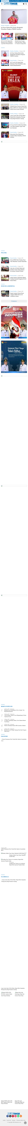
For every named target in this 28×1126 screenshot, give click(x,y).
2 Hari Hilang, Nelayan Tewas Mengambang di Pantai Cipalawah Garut (15, 716)
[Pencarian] (26, 4)
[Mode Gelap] (24, 4)
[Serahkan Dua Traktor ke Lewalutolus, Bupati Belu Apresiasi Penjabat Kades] (14, 860)
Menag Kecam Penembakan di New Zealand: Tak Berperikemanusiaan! (14, 711)
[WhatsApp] (18, 1116)
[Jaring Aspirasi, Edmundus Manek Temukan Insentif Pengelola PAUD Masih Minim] (5, 278)
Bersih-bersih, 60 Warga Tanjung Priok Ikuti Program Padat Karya (15, 730)
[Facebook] (7, 1116)
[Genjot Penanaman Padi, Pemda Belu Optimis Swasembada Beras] (14, 792)
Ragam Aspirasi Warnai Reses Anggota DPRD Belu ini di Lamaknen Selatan (17, 295)
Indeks (4, 1120)
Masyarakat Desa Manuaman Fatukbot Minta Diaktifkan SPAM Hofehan (18, 136)
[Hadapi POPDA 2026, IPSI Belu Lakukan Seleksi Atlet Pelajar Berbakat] (7, 1046)
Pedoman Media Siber (21, 1120)
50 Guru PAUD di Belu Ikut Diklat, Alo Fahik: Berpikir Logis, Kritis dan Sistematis (18, 126)
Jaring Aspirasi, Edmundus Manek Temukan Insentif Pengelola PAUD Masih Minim (18, 279)
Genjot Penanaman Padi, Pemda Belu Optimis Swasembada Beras (13, 849)
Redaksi (13, 1120)
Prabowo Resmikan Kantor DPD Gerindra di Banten (15, 725)
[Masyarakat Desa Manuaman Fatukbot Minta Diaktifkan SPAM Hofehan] (5, 135)
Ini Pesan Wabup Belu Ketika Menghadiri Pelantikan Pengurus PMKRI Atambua (17, 54)
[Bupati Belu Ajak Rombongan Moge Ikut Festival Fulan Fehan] (21, 1046)
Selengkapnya (14, 301)
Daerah (11, 60)
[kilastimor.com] (10, 4)
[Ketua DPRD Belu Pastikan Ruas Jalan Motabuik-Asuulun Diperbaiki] (5, 260)
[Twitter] (10, 1116)
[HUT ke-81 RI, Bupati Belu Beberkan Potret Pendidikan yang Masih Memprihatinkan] (7, 36)
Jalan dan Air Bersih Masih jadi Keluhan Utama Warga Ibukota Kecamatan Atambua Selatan (17, 270)
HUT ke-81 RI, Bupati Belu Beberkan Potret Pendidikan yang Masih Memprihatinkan (7, 42)
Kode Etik (9, 1120)
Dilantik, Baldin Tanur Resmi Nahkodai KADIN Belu (17, 856)
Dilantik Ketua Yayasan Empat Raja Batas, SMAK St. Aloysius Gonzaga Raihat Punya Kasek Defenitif (20, 42)
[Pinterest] (13, 1116)
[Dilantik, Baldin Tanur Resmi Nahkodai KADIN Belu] (12, 853)
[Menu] (2, 4)
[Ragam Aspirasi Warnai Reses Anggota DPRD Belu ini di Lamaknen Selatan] (5, 294)
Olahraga (16, 113)
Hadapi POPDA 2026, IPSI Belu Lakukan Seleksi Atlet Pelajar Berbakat (6, 1102)
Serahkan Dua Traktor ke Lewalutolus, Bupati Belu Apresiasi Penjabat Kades (17, 864)
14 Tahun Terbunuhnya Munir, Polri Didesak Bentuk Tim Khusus (15, 721)
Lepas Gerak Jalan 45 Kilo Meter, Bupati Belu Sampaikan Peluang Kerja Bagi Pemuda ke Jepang (17, 117)
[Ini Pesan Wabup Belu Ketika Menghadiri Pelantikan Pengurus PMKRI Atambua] (14, 16)
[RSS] (21, 1116)
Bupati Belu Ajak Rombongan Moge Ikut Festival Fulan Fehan (19, 1102)
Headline (3, 25)
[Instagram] (15, 1116)
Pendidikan (7, 25)
